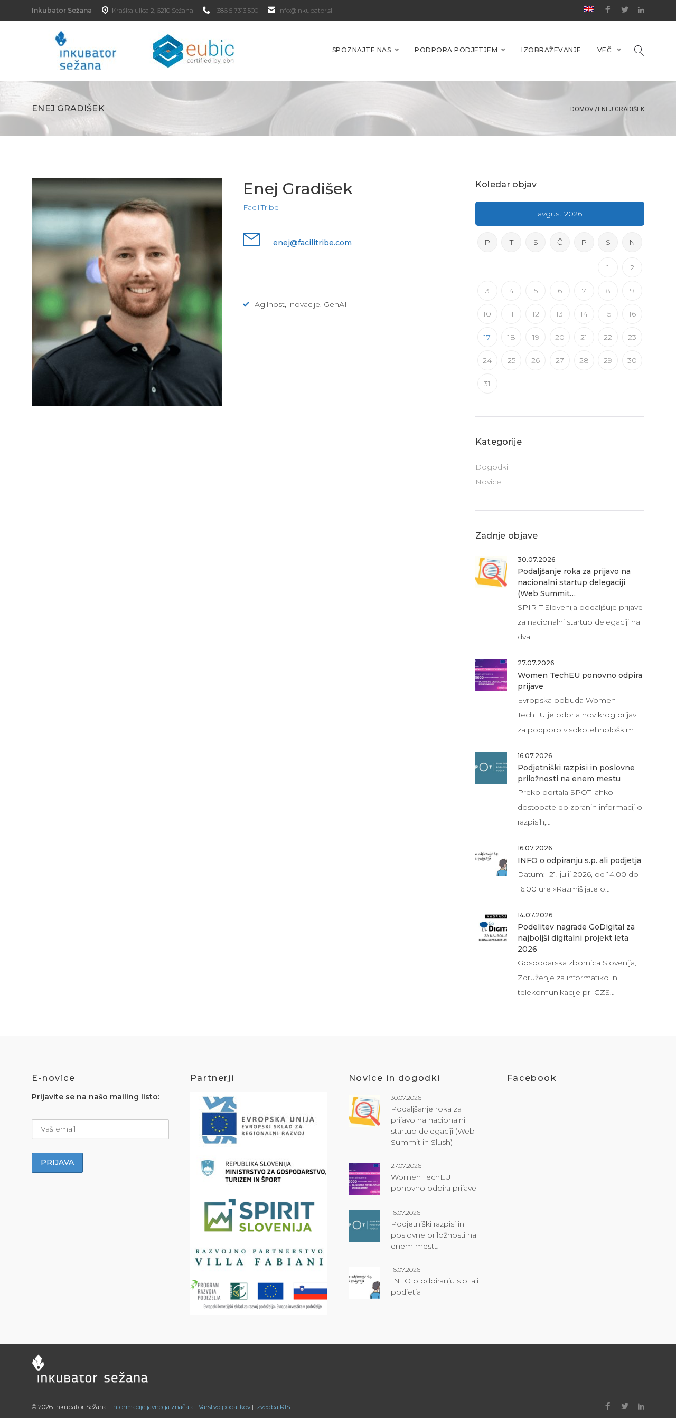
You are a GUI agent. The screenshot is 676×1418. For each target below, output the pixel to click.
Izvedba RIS (272, 1407)
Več (604, 50)
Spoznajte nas (361, 50)
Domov (582, 109)
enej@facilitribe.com (312, 242)
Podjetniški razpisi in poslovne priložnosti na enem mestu (433, 1235)
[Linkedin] (641, 10)
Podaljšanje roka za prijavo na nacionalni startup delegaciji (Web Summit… (574, 582)
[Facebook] (608, 10)
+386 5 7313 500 (235, 10)
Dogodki (491, 467)
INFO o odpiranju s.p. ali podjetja (579, 860)
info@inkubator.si (305, 10)
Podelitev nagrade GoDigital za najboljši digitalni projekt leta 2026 (576, 938)
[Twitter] (624, 10)
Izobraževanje (551, 50)
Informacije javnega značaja (152, 1407)
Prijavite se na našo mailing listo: (95, 1096)
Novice (488, 481)
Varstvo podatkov (224, 1407)
